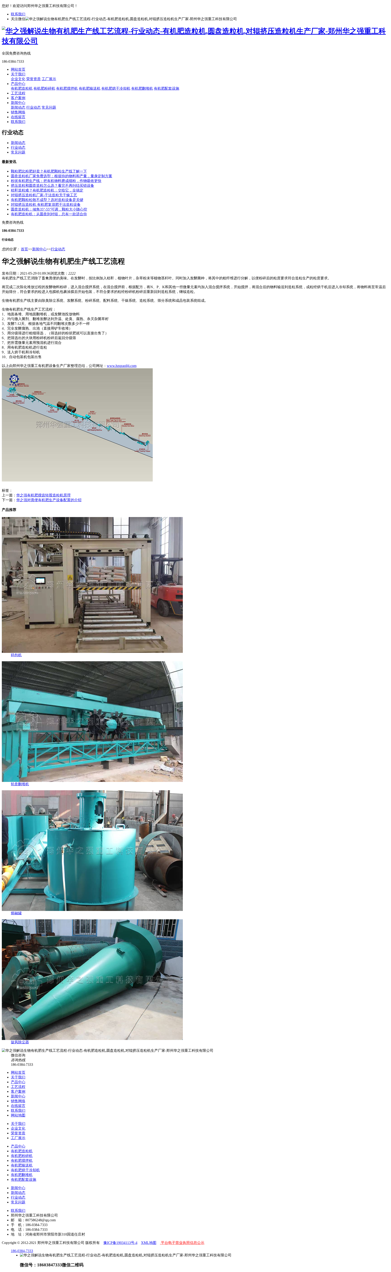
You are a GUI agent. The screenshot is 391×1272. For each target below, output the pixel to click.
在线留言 (18, 117)
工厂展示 (49, 79)
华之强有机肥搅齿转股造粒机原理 (43, 495)
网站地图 (18, 1115)
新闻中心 (18, 103)
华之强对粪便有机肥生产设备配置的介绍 (48, 500)
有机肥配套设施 (166, 88)
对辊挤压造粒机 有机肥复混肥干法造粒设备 (46, 204)
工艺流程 (18, 93)
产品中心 (18, 84)
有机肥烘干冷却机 (115, 88)
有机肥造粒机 (22, 88)
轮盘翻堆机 (20, 784)
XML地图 (148, 1243)
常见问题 (49, 107)
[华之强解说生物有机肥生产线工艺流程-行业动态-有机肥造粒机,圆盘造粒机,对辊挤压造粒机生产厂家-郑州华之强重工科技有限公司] (195, 41)
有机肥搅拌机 (67, 88)
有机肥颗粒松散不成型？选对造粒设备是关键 (47, 200)
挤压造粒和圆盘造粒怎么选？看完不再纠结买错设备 (52, 185)
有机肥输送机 (89, 88)
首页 (24, 249)
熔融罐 (16, 913)
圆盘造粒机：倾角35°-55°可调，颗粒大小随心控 (49, 209)
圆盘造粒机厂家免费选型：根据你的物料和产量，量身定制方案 (61, 176)
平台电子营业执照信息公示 (182, 1243)
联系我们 (18, 14)
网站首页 (18, 69)
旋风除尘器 (20, 1042)
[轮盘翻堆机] (92, 781)
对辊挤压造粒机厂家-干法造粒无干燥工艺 (44, 195)
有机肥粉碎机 (44, 88)
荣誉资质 (33, 79)
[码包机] (92, 652)
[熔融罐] (92, 910)
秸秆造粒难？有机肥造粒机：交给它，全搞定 (47, 190)
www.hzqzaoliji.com (121, 366)
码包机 (16, 655)
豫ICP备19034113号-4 (120, 1243)
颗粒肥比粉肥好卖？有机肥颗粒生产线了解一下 (49, 171)
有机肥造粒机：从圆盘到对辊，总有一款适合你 (49, 214)
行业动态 (33, 107)
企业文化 (18, 79)
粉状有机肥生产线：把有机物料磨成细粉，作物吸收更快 (56, 181)
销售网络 (18, 112)
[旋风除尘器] (92, 1039)
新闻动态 (18, 107)
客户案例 (18, 98)
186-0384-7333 (22, 1251)
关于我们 (18, 74)
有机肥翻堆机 (142, 88)
